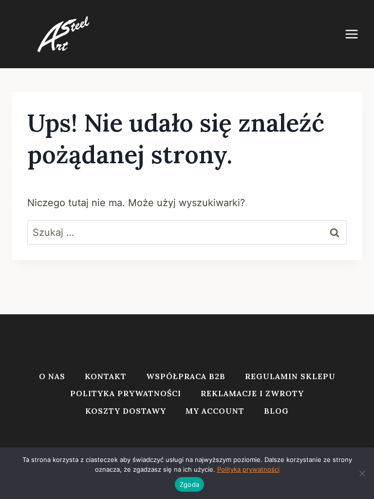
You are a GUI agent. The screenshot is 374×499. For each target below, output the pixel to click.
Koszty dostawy (125, 411)
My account (215, 411)
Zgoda (189, 484)
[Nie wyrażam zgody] (362, 473)
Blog (276, 411)
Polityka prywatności (125, 393)
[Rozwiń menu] (356, 34)
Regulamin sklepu (290, 376)
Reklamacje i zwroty (252, 393)
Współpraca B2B (185, 376)
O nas (52, 376)
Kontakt (106, 376)
